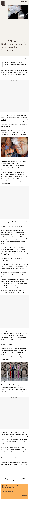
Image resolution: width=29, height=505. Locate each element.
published (8, 70)
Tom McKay (5, 59)
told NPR (3, 119)
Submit (24, 495)
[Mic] (3, 3)
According (4, 331)
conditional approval (14, 340)
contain (19, 352)
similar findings (21, 230)
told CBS (11, 266)
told (5, 253)
